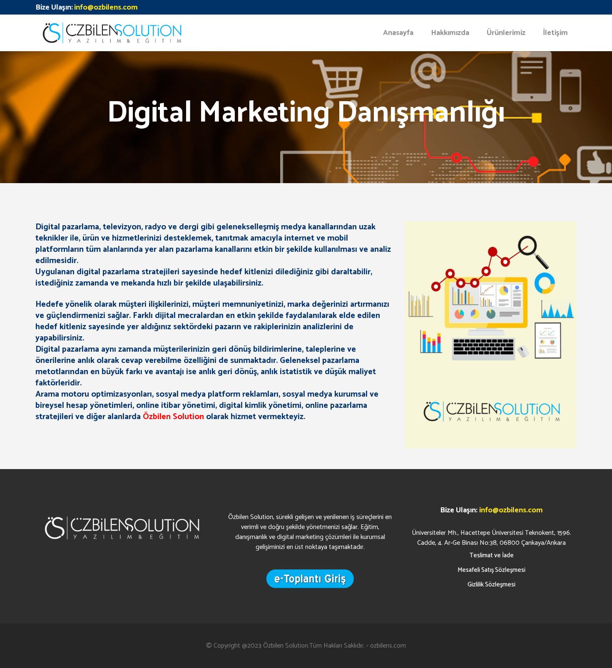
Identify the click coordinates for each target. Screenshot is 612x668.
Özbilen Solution (285, 645)
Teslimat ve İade (492, 555)
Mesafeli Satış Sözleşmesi (491, 570)
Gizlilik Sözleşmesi (491, 584)
